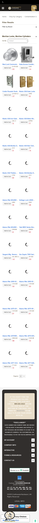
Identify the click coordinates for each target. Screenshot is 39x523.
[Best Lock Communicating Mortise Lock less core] (10, 54)
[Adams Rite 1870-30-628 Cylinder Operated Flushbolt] (27, 299)
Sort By (4, 41)
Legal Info (19, 501)
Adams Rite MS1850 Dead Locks (13, 200)
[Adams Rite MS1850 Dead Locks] (10, 190)
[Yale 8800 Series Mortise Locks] (27, 217)
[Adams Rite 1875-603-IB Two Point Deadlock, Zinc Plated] (27, 326)
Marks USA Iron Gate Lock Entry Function (16, 118)
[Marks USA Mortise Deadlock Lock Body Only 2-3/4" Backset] (27, 163)
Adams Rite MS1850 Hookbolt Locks (15, 227)
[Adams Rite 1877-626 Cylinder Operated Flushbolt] (27, 353)
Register (21, 411)
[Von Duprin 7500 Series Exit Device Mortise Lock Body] (27, 244)
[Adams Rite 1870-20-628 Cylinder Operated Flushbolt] (10, 299)
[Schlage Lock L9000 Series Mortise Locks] (27, 190)
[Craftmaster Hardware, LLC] (14, 8)
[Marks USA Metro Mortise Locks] (27, 109)
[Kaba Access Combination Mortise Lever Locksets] (27, 54)
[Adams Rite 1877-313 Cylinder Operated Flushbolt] (10, 353)
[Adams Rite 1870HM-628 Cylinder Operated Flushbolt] (10, 326)
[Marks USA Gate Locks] (27, 82)
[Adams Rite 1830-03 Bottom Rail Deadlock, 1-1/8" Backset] (27, 271)
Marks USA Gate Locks (27, 91)
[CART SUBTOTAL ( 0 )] (34, 8)
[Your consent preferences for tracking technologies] (35, 521)
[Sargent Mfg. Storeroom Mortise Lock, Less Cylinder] (10, 244)
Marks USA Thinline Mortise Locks (14, 173)
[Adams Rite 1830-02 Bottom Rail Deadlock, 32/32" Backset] (10, 271)
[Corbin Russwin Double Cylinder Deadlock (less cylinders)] (10, 82)
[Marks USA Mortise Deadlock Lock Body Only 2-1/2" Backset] (10, 136)
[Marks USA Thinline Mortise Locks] (10, 163)
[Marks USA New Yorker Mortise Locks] (27, 136)
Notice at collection (11, 520)
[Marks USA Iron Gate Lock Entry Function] (10, 109)
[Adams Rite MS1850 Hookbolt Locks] (10, 217)
